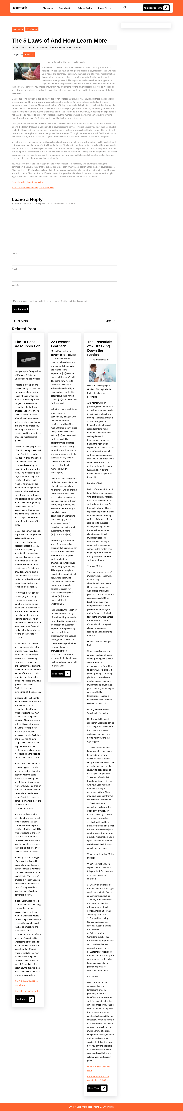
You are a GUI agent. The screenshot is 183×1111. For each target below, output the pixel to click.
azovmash (20, 7)
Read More (24, 1000)
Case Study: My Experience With (27, 182)
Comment (17, 209)
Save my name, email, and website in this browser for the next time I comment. (51, 301)
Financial (29, 55)
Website (16, 285)
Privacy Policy (85, 8)
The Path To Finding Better (27, 991)
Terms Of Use (105, 8)
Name (15, 253)
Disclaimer (47, 8)
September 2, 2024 (25, 48)
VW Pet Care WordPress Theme (84, 1107)
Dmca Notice (65, 8)
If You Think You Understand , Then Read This (33, 188)
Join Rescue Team (153, 8)
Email (15, 269)
